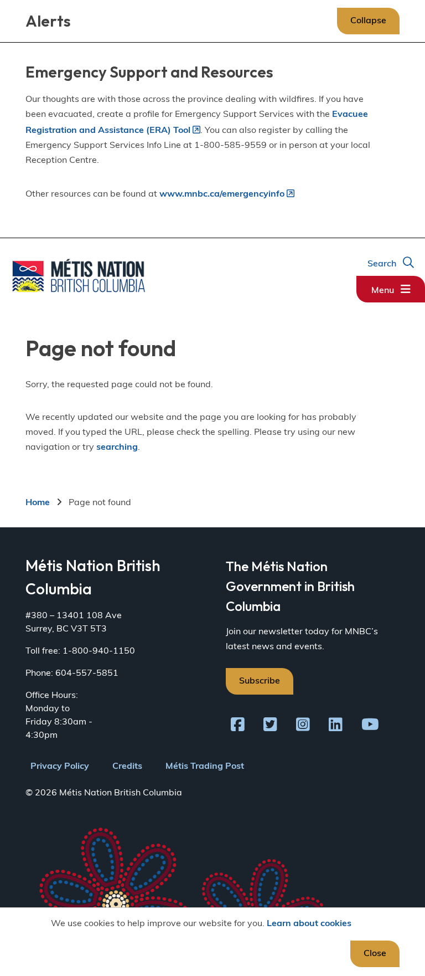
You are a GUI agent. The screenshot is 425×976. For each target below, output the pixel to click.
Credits (127, 766)
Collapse (368, 21)
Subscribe (259, 681)
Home (37, 503)
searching (117, 447)
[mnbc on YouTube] (370, 727)
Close (375, 953)
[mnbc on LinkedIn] (336, 727)
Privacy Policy (59, 766)
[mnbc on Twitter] (270, 727)
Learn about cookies (309, 924)
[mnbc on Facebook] (238, 727)
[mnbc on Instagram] (303, 727)
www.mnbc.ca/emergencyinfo (221, 194)
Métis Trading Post (204, 766)
